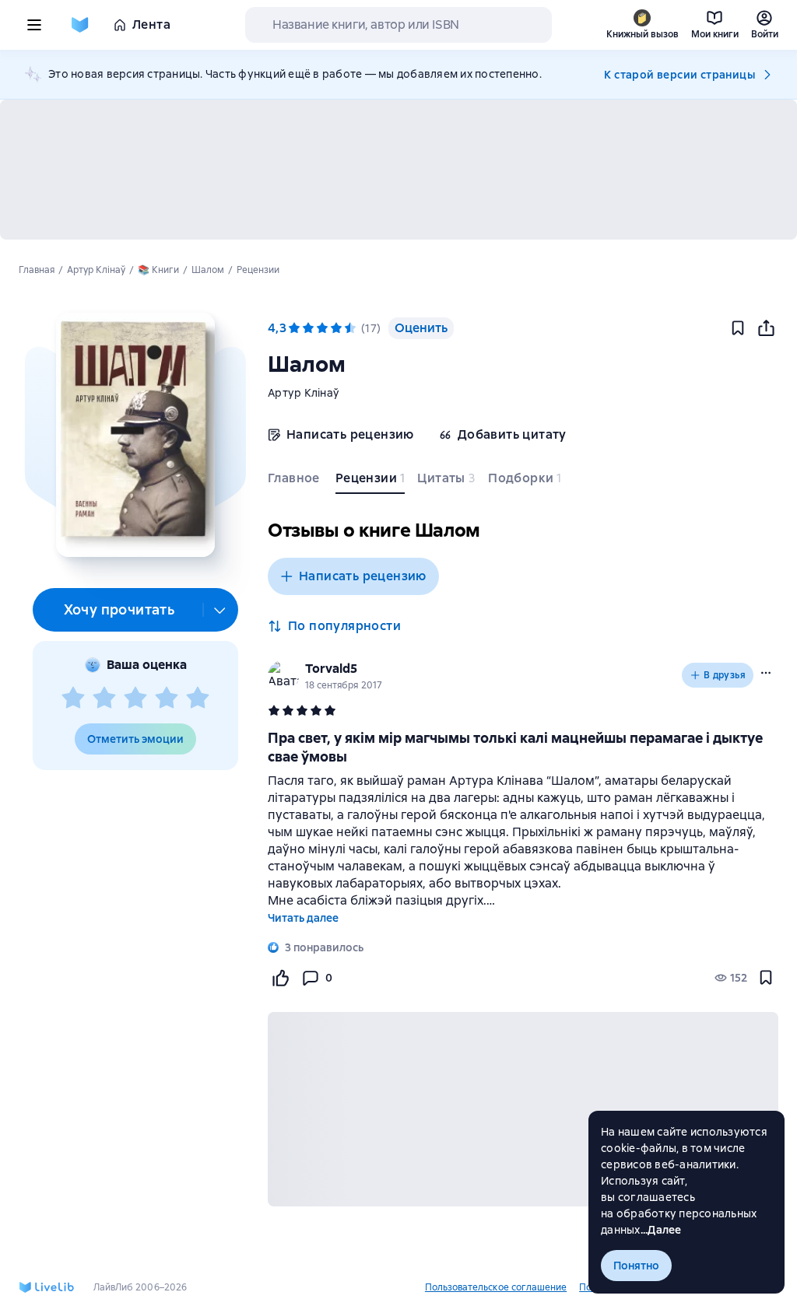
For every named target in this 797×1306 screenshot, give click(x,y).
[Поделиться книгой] (765, 328)
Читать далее (303, 918)
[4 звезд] (166, 698)
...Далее (661, 1230)
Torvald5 (331, 668)
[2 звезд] (104, 698)
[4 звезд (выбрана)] (336, 328)
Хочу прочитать (119, 609)
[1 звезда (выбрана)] (294, 328)
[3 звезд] (135, 698)
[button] (135, 435)
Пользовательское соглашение (496, 1287)
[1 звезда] (73, 698)
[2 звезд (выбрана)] (308, 328)
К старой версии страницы (679, 75)
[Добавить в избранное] (737, 328)
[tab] (295, 481)
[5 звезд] (197, 698)
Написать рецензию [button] (363, 576)
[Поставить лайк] (280, 977)
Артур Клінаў (303, 393)
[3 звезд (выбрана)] (322, 328)
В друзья (725, 675)
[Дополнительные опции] (220, 610)
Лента (151, 24)
